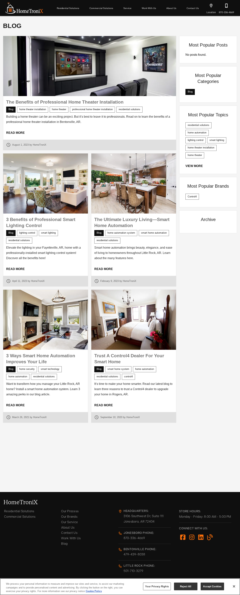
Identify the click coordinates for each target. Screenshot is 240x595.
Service (127, 8)
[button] (211, 5)
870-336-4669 (134, 538)
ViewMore (194, 166)
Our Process (70, 511)
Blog (64, 543)
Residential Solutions (68, 8)
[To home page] (24, 7)
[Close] (234, 586)
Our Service (69, 522)
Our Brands (69, 516)
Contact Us (193, 8)
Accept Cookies (212, 586)
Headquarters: (136, 510)
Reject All (185, 586)
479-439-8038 (134, 554)
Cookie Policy (94, 591)
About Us (171, 8)
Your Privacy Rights (157, 586)
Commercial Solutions (101, 8)
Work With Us (149, 8)
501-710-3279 (133, 571)
